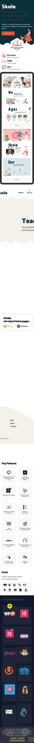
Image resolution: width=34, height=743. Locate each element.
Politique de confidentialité (17, 740)
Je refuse (21, 738)
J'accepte (13, 738)
